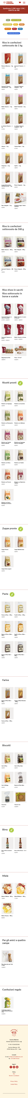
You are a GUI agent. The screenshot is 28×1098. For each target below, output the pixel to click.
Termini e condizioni (14, 1075)
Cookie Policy (14, 1084)
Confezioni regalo (13, 33)
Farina (22, 24)
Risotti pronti (16, 20)
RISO (8, 20)
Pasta (15, 24)
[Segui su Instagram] (14, 1067)
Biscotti (7, 28)
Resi (14, 1073)
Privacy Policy (14, 1081)
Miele (14, 28)
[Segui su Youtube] (17, 1067)
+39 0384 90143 (15, 1058)
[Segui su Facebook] (11, 1067)
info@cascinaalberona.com (16, 1056)
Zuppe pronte (7, 24)
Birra (20, 28)
